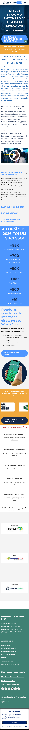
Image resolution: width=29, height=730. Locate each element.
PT (18, 2)
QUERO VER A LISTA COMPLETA (13, 420)
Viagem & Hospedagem (8, 651)
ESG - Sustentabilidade (8, 654)
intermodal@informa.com (14, 469)
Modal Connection (8, 681)
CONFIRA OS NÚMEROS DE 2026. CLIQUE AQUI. (13, 39)
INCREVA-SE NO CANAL (11, 353)
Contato (3, 657)
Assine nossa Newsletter (10, 685)
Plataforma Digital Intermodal (12, 677)
